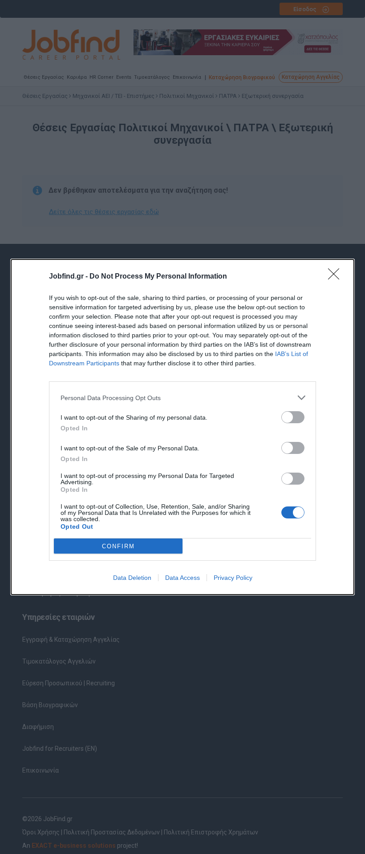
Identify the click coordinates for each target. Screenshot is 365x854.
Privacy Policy (233, 577)
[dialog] (182, 427)
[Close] (336, 276)
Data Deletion (132, 577)
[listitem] (182, 397)
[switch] (292, 417)
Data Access (182, 577)
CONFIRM (118, 546)
